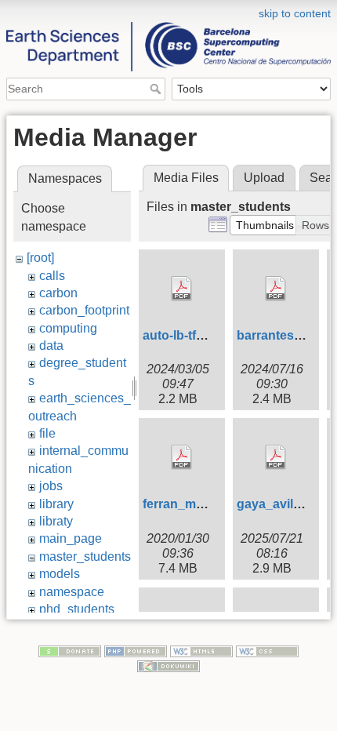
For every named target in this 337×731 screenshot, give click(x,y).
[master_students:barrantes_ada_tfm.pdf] (276, 288)
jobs (51, 486)
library (56, 504)
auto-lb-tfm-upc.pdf (199, 335)
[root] (40, 257)
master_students (85, 556)
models (59, 573)
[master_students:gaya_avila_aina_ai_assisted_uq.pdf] (276, 457)
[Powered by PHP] (135, 650)
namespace (71, 591)
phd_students (76, 609)
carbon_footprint (84, 310)
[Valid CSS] (267, 650)
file (47, 433)
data (51, 345)
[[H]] (168, 10)
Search (157, 88)
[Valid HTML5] (201, 650)
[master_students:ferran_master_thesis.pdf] (182, 457)
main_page (70, 538)
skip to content (295, 13)
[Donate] (69, 650)
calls (52, 275)
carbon (58, 293)
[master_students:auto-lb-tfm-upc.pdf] (182, 288)
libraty (56, 521)
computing (68, 328)
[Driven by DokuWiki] (168, 666)
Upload (264, 177)
